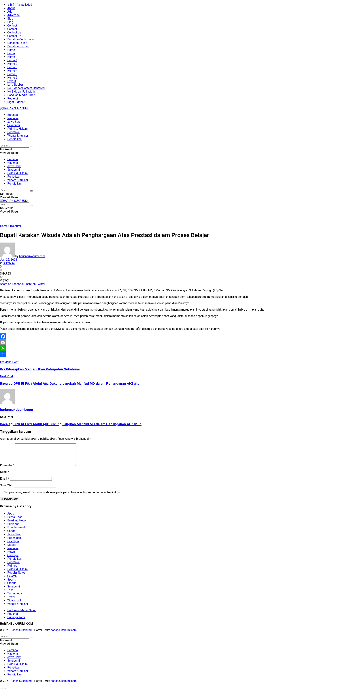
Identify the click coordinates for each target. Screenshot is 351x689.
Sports (11, 579)
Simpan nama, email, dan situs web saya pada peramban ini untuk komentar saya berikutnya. (62, 492)
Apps (10, 513)
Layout (11, 81)
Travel (11, 597)
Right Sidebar (15, 102)
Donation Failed (17, 43)
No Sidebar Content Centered (26, 88)
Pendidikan (14, 139)
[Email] (175, 342)
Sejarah (12, 576)
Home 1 (12, 60)
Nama (4, 472)
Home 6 (12, 77)
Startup (11, 583)
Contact (12, 25)
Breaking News (17, 520)
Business (13, 524)
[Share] (175, 354)
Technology (14, 593)
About (11, 8)
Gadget (11, 531)
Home (11, 50)
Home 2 (12, 63)
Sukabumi (13, 125)
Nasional (12, 118)
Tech (10, 590)
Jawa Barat (14, 121)
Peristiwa (13, 132)
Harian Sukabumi (21, 630)
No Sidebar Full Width (21, 91)
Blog (10, 18)
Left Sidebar (15, 84)
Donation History (18, 46)
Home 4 (12, 70)
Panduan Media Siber (21, 95)
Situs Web (6, 485)
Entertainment (16, 527)
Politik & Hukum (17, 128)
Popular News (16, 572)
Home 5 (12, 74)
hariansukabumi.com (32, 256)
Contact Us (14, 32)
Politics (12, 565)
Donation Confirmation (21, 39)
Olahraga (12, 555)
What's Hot (14, 600)
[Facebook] (175, 336)
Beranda (12, 115)
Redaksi (12, 98)
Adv (9, 11)
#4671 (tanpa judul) (19, 4)
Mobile (11, 545)
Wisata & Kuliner (17, 135)
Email (4, 478)
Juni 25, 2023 (8, 259)
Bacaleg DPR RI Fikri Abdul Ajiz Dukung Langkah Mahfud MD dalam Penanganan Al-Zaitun (70, 424)
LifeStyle (13, 541)
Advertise (13, 15)
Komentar (7, 465)
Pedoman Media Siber (21, 610)
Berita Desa (14, 517)
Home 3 (12, 67)
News (11, 551)
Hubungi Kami (16, 617)
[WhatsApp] (175, 348)
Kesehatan (14, 538)
